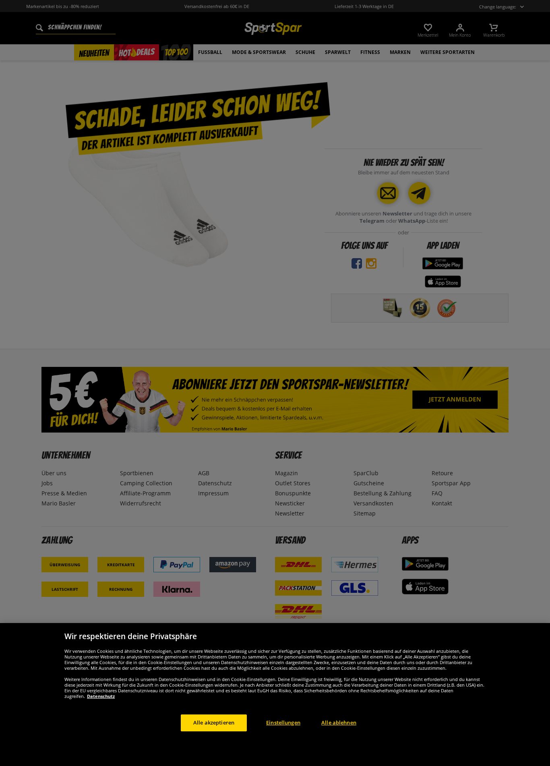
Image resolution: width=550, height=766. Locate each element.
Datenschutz (101, 696)
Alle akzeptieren (213, 722)
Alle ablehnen (338, 722)
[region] (275, 694)
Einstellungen (283, 722)
